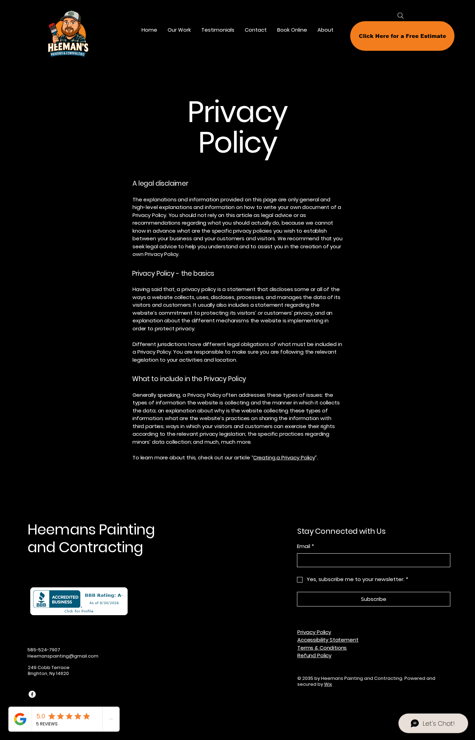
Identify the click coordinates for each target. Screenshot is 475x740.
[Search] (400, 15)
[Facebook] (32, 694)
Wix (328, 684)
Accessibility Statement (328, 639)
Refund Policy (314, 655)
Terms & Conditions (322, 647)
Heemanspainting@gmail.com (62, 656)
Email (305, 546)
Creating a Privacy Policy (284, 457)
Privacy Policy (314, 632)
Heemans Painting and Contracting (91, 538)
